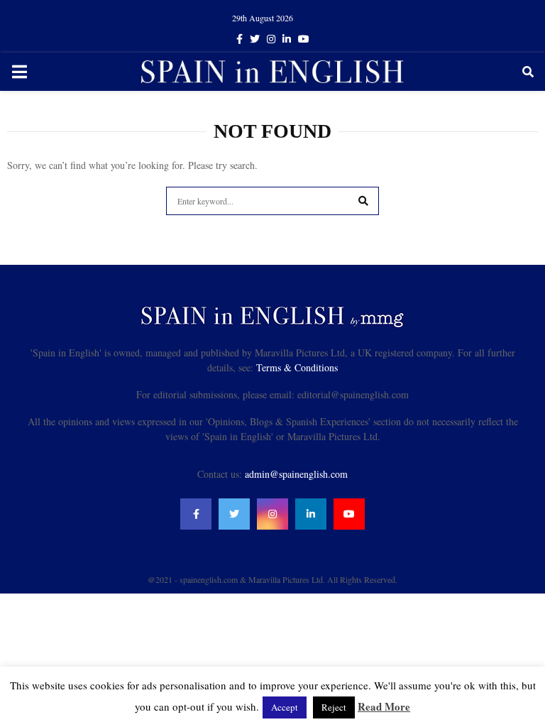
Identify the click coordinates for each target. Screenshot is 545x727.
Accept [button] (284, 707)
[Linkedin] (310, 514)
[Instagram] (272, 514)
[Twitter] (234, 514)
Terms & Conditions (297, 367)
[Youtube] (349, 514)
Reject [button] (333, 707)
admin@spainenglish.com (296, 474)
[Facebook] (195, 514)
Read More (384, 706)
